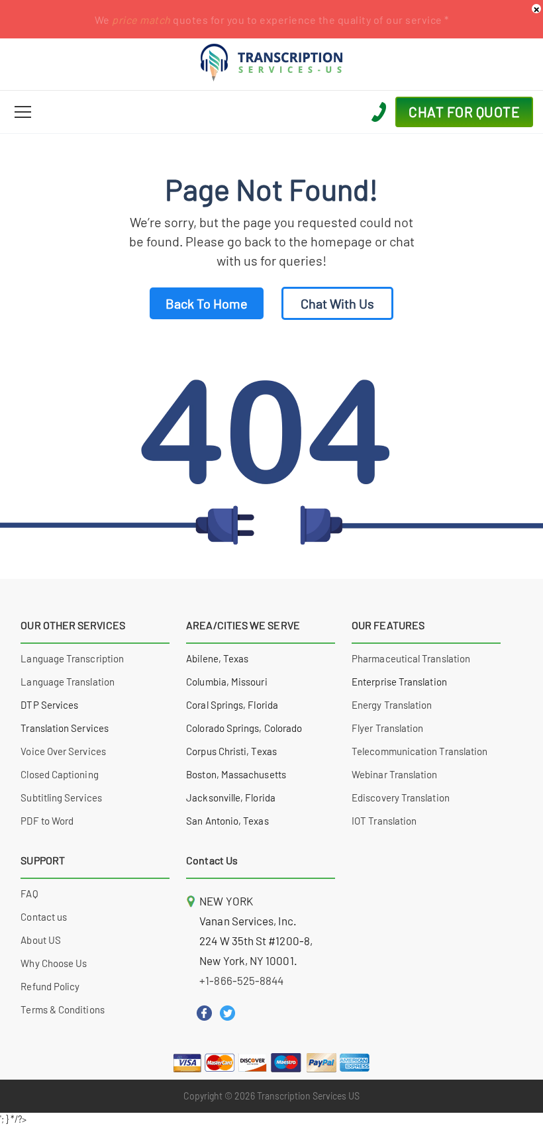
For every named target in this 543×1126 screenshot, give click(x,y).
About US (41, 940)
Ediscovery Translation (401, 797)
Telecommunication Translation (419, 751)
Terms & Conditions (62, 1009)
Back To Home (207, 303)
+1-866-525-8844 (241, 980)
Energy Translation (392, 705)
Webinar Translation (394, 774)
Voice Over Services (63, 751)
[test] (23, 112)
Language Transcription (72, 658)
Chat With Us (337, 303)
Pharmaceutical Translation (411, 658)
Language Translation (68, 682)
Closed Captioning (59, 774)
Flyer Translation (387, 728)
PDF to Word (47, 821)
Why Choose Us (54, 963)
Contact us (44, 917)
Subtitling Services (61, 797)
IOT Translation (384, 821)
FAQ (29, 893)
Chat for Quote (464, 111)
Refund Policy (50, 986)
